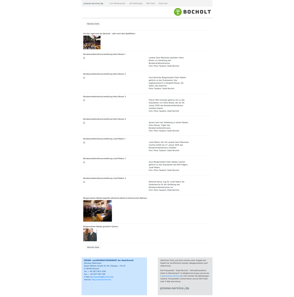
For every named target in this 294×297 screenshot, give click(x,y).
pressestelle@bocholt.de (102, 277)
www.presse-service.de (172, 276)
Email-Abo (163, 3)
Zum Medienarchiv (117, 3)
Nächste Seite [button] (93, 24)
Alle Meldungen (136, 3)
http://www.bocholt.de (101, 279)
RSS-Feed (150, 3)
